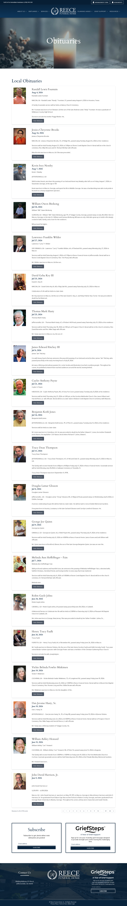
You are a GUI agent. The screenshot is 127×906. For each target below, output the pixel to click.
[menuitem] (21, 11)
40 (110, 811)
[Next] (113, 811)
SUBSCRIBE (36, 847)
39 (105, 811)
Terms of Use (63, 904)
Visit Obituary (38, 121)
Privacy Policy (54, 904)
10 (98, 811)
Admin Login (71, 904)
